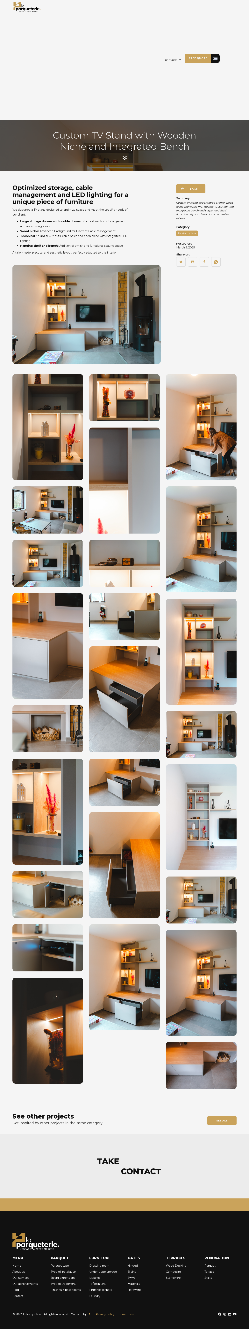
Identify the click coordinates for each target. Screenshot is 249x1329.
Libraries (94, 1278)
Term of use (127, 1314)
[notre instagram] (225, 1314)
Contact (17, 1296)
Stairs (208, 1278)
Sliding (132, 1271)
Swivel (132, 1278)
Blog (15, 1290)
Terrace (209, 1271)
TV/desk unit (97, 1284)
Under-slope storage (103, 1271)
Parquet (210, 1265)
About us (18, 1271)
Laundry (94, 1296)
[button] (172, 60)
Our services (20, 1278)
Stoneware (173, 1278)
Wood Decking (176, 1265)
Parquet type (60, 1265)
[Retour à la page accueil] (27, 7)
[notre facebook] (220, 1314)
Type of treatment (63, 1284)
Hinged (133, 1265)
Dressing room (99, 1265)
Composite (173, 1271)
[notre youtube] (235, 1314)
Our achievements (25, 1284)
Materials (134, 1284)
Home (16, 1265)
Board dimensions (63, 1278)
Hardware (134, 1290)
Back (193, 188)
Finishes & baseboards (66, 1290)
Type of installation (63, 1271)
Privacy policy (105, 1314)
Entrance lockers (100, 1290)
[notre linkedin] (229, 1314)
